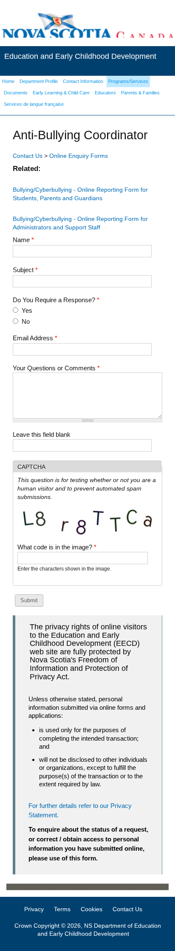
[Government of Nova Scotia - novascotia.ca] (87, 26)
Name (23, 239)
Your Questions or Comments (56, 368)
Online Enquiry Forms (78, 155)
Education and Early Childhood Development (80, 56)
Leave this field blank (42, 434)
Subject (25, 269)
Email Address (35, 338)
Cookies (91, 909)
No (26, 321)
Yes (27, 310)
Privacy (34, 909)
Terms (62, 909)
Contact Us (27, 155)
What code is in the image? (56, 547)
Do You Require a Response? (56, 299)
